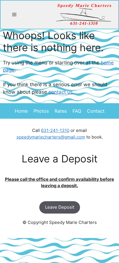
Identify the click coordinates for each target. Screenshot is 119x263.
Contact (96, 111)
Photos (41, 111)
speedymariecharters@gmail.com (50, 137)
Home (21, 111)
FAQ (76, 111)
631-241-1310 (55, 130)
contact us (61, 92)
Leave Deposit (59, 207)
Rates (61, 111)
